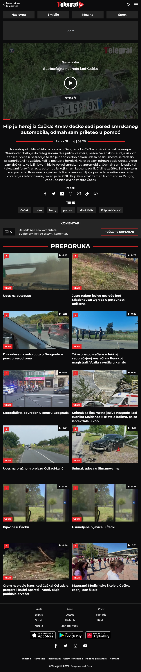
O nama (26, 658)
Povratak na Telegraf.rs (13, 4)
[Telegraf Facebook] (55, 646)
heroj (52, 210)
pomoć (68, 210)
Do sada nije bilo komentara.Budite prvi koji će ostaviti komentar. (43, 231)
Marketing (39, 658)
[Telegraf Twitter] (65, 646)
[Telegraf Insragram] (75, 646)
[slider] (70, 119)
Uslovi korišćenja (73, 658)
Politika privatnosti (96, 658)
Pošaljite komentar (119, 231)
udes (39, 210)
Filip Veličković (111, 210)
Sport (122, 14)
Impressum (54, 658)
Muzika (87, 14)
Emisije (53, 14)
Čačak (24, 210)
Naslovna (19, 14)
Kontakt (114, 658)
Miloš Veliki (86, 210)
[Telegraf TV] (85, 646)
